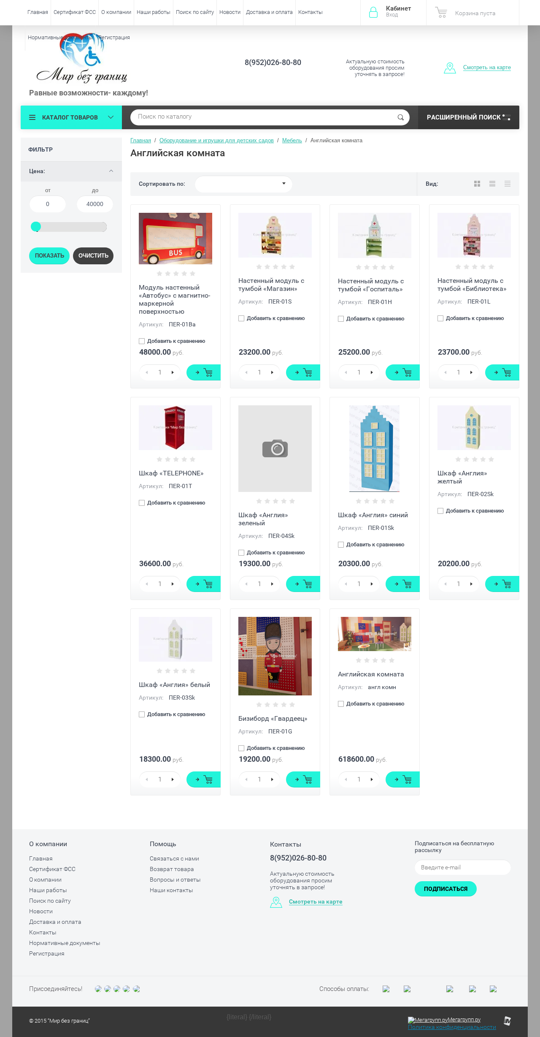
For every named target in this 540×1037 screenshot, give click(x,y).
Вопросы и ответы (175, 879)
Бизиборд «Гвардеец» (273, 718)
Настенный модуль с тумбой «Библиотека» (472, 285)
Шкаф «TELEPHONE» (171, 473)
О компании (116, 12)
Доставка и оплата (269, 12)
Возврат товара (172, 869)
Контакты (310, 12)
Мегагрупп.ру (464, 1019)
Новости (229, 12)
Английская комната (371, 674)
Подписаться (445, 888)
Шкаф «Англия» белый (174, 685)
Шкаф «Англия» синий (373, 515)
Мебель (292, 140)
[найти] (401, 117)
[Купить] (203, 372)
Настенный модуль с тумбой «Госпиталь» (371, 285)
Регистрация (114, 37)
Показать (49, 255)
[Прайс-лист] (507, 183)
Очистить (93, 255)
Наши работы (153, 12)
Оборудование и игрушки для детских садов (216, 140)
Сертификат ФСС (75, 12)
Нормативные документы (60, 37)
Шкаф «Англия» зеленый (263, 519)
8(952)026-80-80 (273, 62)
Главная (37, 12)
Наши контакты (171, 890)
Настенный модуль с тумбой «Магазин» (271, 285)
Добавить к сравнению (175, 341)
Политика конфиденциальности (452, 1026)
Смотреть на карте (487, 67)
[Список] (492, 183)
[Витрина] (477, 183)
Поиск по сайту (195, 12)
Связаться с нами (174, 858)
